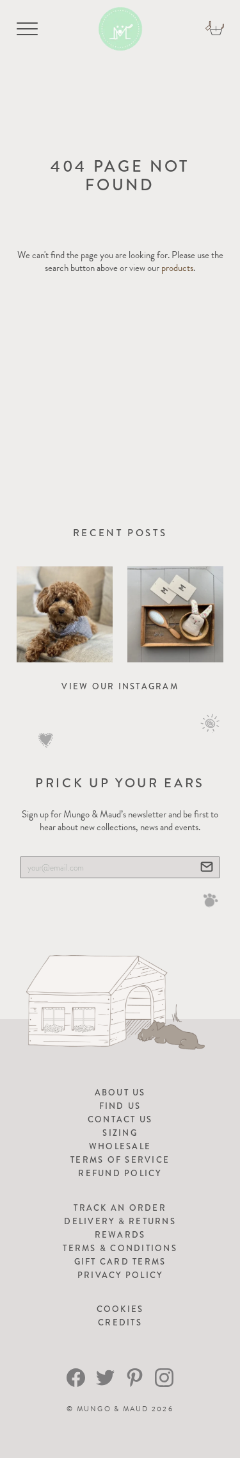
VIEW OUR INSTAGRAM (120, 686)
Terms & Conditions (120, 1248)
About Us (120, 1092)
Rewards (120, 1235)
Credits (120, 1322)
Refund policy (119, 1173)
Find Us (120, 1106)
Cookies (120, 1309)
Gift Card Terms (120, 1262)
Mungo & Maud (113, 1409)
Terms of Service (120, 1160)
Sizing (120, 1133)
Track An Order (120, 1208)
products (177, 268)
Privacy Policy (120, 1275)
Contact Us (120, 1119)
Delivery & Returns (120, 1221)
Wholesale (120, 1146)
